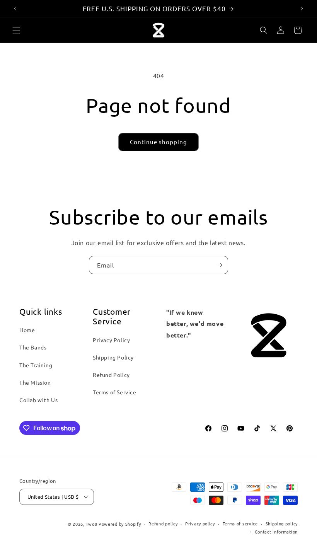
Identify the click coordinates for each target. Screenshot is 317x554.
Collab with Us (38, 399)
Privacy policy (200, 523)
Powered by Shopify (120, 524)
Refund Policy (111, 374)
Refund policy (162, 523)
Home (27, 329)
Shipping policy (282, 523)
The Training (35, 364)
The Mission (35, 382)
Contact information (276, 531)
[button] (16, 30)
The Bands (32, 347)
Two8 (91, 524)
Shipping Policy (113, 357)
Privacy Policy (111, 339)
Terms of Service (114, 392)
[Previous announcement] (15, 8)
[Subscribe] (219, 265)
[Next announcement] (301, 8)
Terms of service (240, 523)
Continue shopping (158, 141)
